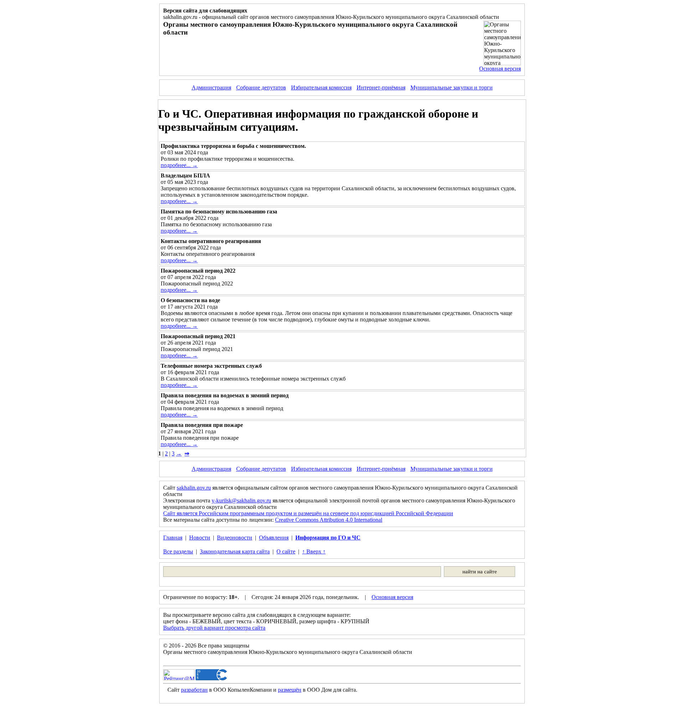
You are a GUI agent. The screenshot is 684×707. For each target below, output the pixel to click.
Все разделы (178, 551)
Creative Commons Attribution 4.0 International (328, 520)
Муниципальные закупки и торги (451, 87)
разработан (194, 690)
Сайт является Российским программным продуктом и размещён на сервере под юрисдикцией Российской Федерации (308, 513)
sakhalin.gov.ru (194, 488)
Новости (199, 538)
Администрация (211, 87)
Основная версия (500, 69)
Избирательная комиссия (321, 87)
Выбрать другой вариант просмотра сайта (214, 628)
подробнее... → (179, 165)
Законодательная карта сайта (235, 551)
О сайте (285, 551)
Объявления (274, 538)
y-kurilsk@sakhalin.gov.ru (241, 500)
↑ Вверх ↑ (314, 551)
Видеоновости (234, 538)
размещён (289, 690)
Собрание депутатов (261, 87)
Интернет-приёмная (381, 87)
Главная (172, 538)
